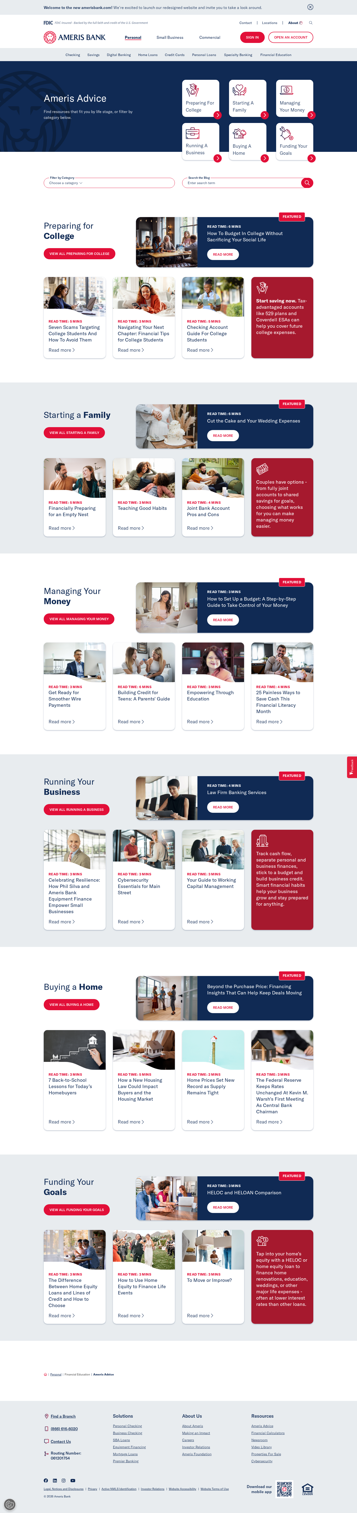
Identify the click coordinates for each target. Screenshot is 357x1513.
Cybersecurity (261, 1461)
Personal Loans (204, 55)
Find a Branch (63, 1416)
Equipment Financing (129, 1447)
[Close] (310, 7)
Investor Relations (196, 1447)
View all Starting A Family (74, 433)
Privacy (92, 1489)
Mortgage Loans (125, 1454)
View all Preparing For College (80, 254)
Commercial (209, 37)
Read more (223, 254)
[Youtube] (72, 1481)
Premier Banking (125, 1461)
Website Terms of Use (215, 1489)
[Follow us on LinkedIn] (55, 1481)
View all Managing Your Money (79, 619)
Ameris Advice (262, 1426)
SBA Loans (121, 1440)
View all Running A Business (77, 809)
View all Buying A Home (72, 1004)
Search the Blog (199, 177)
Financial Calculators (268, 1433)
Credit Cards (175, 55)
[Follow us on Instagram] (64, 1481)
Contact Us (61, 1441)
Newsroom (259, 1440)
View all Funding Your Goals (77, 1210)
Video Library (261, 1447)
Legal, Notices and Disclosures (64, 1489)
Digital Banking (119, 55)
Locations (269, 23)
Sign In (252, 37)
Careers (188, 1440)
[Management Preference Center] (10, 1504)
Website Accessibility (182, 1489)
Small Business (170, 37)
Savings (93, 55)
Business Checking (127, 1433)
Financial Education (275, 55)
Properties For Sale (266, 1454)
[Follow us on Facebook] (46, 1481)
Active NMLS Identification (119, 1489)
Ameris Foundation (197, 1454)
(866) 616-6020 (64, 1428)
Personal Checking (127, 1426)
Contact (245, 23)
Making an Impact (196, 1433)
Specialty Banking (238, 55)
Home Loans (148, 55)
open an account (290, 37)
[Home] (45, 1374)
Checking (73, 55)
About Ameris (192, 1426)
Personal (133, 37)
